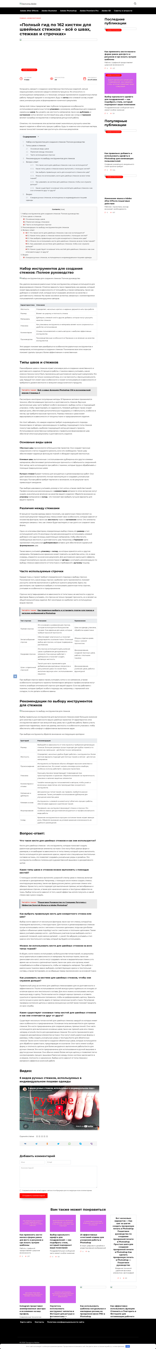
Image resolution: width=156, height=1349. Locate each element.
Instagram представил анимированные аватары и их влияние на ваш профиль (33, 1310)
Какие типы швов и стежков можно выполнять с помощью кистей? (63, 169)
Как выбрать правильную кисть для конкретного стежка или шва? (63, 172)
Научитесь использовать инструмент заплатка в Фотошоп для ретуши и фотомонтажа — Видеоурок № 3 (62, 1312)
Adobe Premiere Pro (89, 11)
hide (62, 209)
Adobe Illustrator (49, 11)
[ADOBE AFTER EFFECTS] (120, 194)
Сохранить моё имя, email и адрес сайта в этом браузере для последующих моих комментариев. (57, 1190)
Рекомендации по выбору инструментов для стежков (50, 158)
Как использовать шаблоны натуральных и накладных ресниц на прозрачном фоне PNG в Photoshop (93, 1311)
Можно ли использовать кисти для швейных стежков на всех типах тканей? (60, 241)
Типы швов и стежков (36, 146)
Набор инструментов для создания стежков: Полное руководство (55, 142)
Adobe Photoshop (68, 11)
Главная (23, 18)
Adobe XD (106, 11)
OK (128, 1346)
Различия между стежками (41, 152)
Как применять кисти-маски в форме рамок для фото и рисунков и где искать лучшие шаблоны (120, 55)
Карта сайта (26, 1322)
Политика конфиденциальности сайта (65, 1322)
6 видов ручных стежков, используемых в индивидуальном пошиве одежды (57, 257)
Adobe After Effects (29, 11)
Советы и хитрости (123, 11)
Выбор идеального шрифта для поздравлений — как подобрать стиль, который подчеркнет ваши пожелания (120, 101)
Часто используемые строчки (42, 155)
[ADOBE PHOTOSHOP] (120, 47)
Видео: (29, 194)
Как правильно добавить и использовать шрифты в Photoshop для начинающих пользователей (119, 157)
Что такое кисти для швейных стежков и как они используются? (62, 165)
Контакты (39, 1322)
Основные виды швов (39, 149)
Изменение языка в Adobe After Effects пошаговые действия (118, 201)
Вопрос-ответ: (32, 162)
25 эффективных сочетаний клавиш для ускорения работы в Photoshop (92, 1239)
